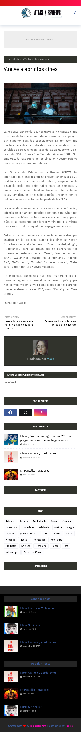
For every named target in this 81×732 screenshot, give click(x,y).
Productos (11, 546)
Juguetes (10, 533)
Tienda (55, 546)
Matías (69, 533)
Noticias (18, 59)
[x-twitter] (25, 412)
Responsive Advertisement (40, 39)
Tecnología (41, 546)
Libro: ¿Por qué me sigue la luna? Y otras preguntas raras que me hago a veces (46, 438)
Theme (69, 725)
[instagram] (40, 412)
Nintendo (10, 540)
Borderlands (39, 521)
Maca (50, 359)
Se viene (25, 546)
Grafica (58, 527)
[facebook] (10, 412)
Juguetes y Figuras (29, 533)
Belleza (24, 521)
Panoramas (56, 540)
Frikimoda (44, 527)
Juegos (70, 527)
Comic (54, 521)
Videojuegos (12, 552)
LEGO (46, 533)
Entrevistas (28, 527)
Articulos (10, 521)
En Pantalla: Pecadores (34, 470)
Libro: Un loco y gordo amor (38, 453)
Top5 (66, 546)
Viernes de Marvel (33, 552)
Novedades (39, 540)
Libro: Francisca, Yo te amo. (37, 608)
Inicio (9, 59)
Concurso (67, 521)
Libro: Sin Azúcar (31, 625)
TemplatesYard (38, 725)
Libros (57, 533)
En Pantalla (12, 527)
